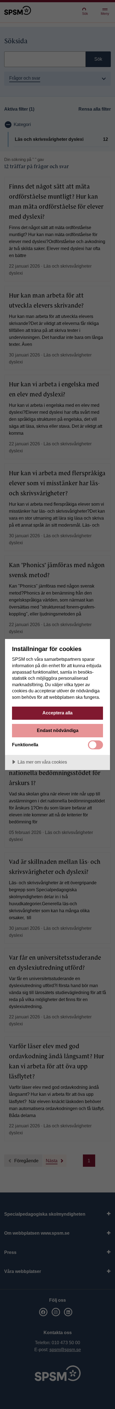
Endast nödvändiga (57, 730)
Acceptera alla (57, 712)
